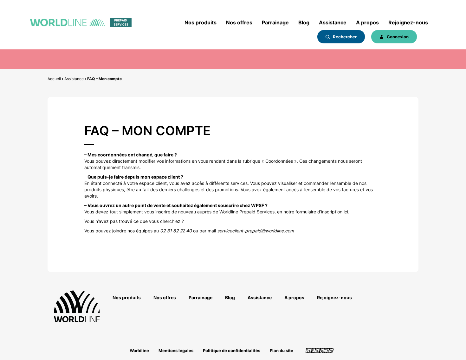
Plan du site (281, 350)
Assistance (332, 22)
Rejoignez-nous (408, 22)
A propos (367, 22)
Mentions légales (176, 350)
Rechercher (344, 36)
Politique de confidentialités (231, 350)
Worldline (139, 350)
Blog (303, 22)
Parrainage (275, 22)
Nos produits (200, 22)
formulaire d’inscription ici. (322, 211)
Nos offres (239, 22)
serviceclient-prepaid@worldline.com (255, 230)
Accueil (54, 78)
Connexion (397, 36)
